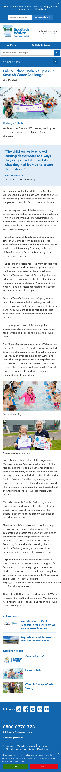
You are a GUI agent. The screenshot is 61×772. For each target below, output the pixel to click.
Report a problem (13, 737)
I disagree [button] (43, 766)
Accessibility (8, 746)
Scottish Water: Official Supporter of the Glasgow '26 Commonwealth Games (37, 624)
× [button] (58, 754)
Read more (19, 761)
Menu (12, 45)
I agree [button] (15, 766)
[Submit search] (57, 53)
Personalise (42, 17)
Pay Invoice (43, 746)
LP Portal (8, 749)
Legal (31, 749)
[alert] (30, 761)
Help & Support (43, 45)
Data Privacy (43, 749)
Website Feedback (26, 746)
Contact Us (21, 749)
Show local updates (50, 34)
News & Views (12, 61)
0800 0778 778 (19, 727)
